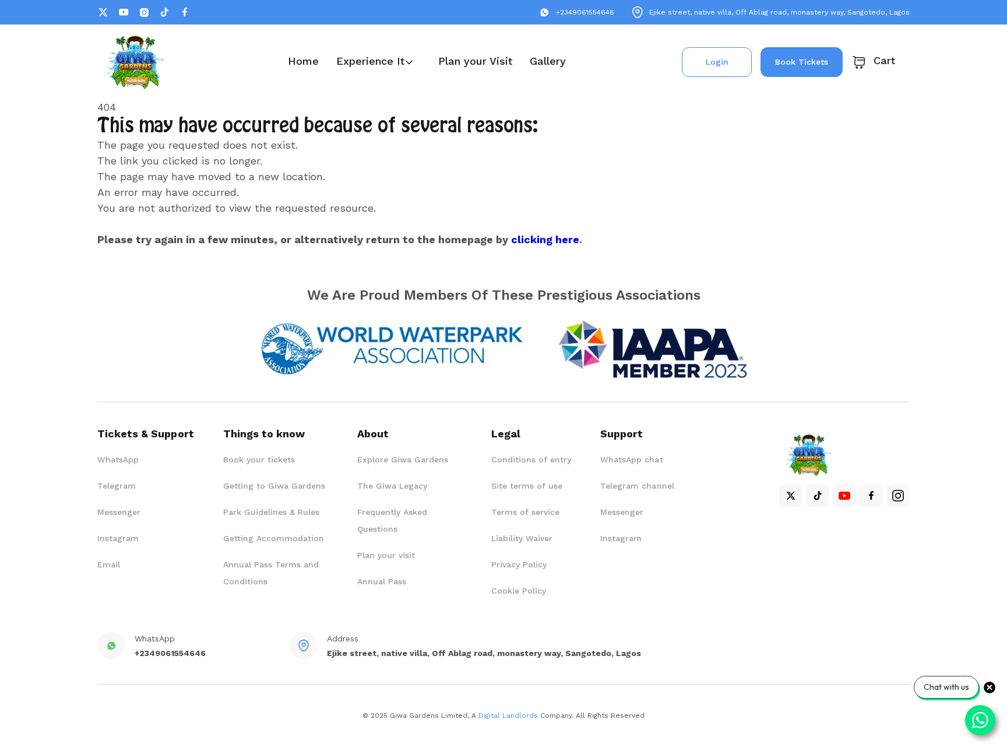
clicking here (545, 239)
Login (717, 61)
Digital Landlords (508, 715)
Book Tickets (801, 61)
